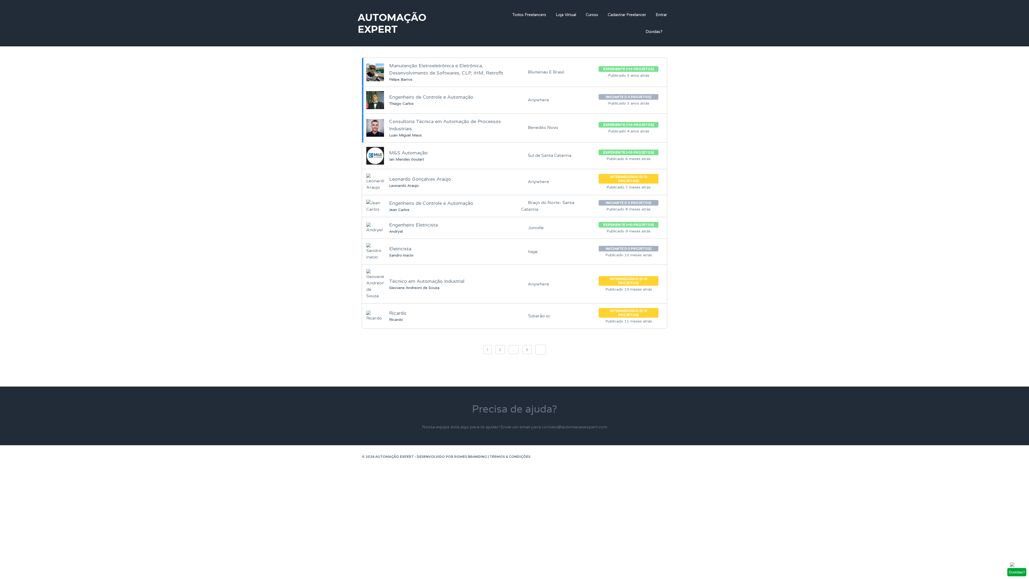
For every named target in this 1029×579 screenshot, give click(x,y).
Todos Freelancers (529, 14)
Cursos (592, 14)
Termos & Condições (510, 457)
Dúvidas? (654, 31)
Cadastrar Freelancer (627, 14)
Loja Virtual (566, 14)
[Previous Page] (540, 349)
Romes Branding (470, 457)
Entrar (661, 14)
